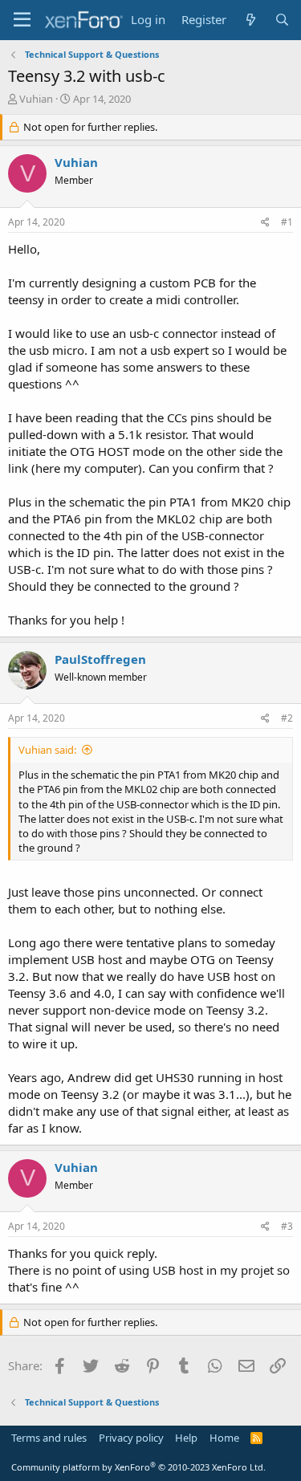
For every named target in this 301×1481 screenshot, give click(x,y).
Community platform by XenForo (138, 1467)
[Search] (282, 20)
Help (186, 1437)
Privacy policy (131, 1437)
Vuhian (36, 99)
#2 (287, 718)
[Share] (265, 223)
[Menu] (22, 20)
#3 (287, 1226)
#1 (287, 222)
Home (224, 1437)
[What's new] (250, 20)
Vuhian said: (47, 750)
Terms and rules (49, 1437)
